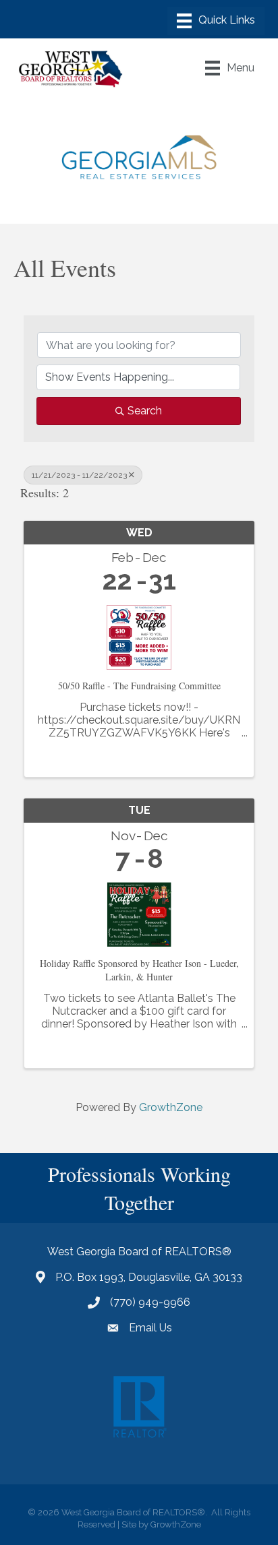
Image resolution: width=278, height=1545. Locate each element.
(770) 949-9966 (150, 1302)
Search (145, 410)
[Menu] (216, 21)
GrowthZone (170, 1107)
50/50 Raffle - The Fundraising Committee (139, 685)
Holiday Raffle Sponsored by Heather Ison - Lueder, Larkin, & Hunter (139, 970)
